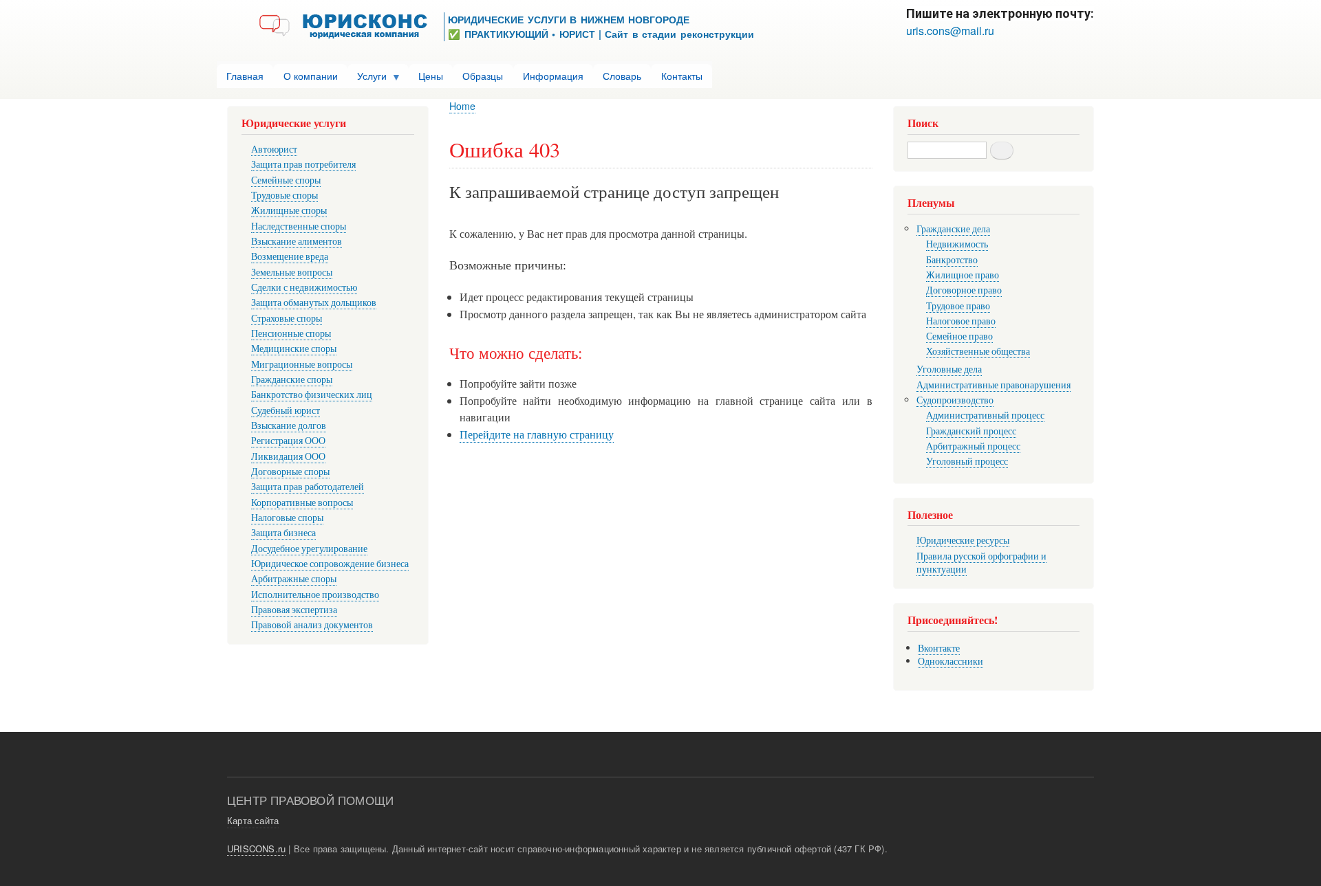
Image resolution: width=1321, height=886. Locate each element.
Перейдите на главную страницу (537, 434)
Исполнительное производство (315, 594)
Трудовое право (958, 305)
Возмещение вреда (289, 256)
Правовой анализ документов (312, 624)
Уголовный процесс (967, 460)
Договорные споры (290, 471)
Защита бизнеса (283, 532)
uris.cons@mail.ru (950, 30)
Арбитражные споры (293, 578)
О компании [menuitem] (310, 75)
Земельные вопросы (291, 271)
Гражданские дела (953, 228)
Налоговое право (961, 320)
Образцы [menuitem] (482, 75)
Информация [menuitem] (553, 75)
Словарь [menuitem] (622, 75)
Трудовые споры (284, 194)
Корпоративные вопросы (302, 502)
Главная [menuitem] (245, 75)
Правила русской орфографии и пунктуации (981, 562)
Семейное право (959, 335)
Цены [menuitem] (430, 75)
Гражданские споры (291, 379)
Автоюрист (274, 148)
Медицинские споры (293, 348)
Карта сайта (253, 820)
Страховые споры (286, 317)
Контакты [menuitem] (681, 75)
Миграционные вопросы (301, 363)
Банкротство (952, 259)
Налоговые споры (287, 517)
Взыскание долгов (288, 425)
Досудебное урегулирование (309, 548)
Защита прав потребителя (303, 163)
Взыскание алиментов (296, 240)
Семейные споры (286, 179)
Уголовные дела (949, 368)
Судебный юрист (285, 410)
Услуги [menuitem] (367, 78)
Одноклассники (950, 660)
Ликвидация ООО (288, 456)
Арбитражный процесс (973, 445)
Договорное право (964, 289)
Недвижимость (957, 243)
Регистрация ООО (288, 440)
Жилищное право (962, 274)
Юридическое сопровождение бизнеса (330, 563)
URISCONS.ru (256, 848)
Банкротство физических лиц (311, 394)
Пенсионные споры (291, 333)
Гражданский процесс (971, 430)
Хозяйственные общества (978, 350)
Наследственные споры (298, 225)
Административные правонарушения (993, 384)
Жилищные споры (289, 210)
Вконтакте (939, 647)
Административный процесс (985, 414)
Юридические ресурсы (962, 539)
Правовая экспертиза (294, 609)
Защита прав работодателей (307, 486)
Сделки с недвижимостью (304, 287)
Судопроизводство (955, 399)
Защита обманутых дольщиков (313, 302)
